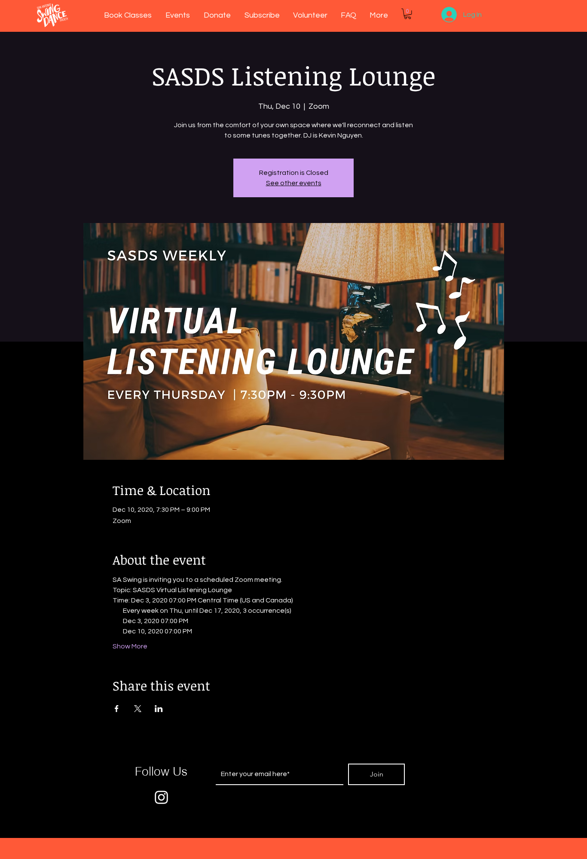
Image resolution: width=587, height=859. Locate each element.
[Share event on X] (138, 708)
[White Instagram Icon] (161, 797)
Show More (130, 646)
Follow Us (161, 771)
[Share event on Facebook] (117, 708)
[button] (407, 14)
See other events (293, 183)
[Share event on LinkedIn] (159, 708)
